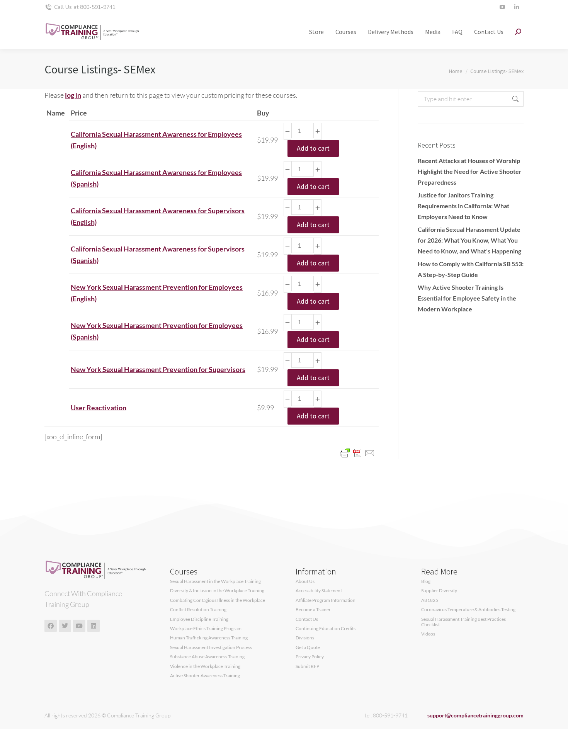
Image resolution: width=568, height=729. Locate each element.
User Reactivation (98, 407)
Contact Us (307, 619)
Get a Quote (308, 647)
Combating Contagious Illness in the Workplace (217, 600)
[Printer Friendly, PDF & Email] (357, 452)
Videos (428, 634)
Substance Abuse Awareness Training (207, 656)
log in (73, 95)
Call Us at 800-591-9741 (85, 7)
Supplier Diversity (439, 590)
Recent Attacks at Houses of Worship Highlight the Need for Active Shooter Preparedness (470, 171)
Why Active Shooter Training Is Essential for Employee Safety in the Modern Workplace (467, 298)
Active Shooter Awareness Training (205, 675)
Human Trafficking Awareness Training (209, 638)
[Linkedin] (93, 626)
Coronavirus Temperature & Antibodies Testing (468, 609)
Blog (425, 581)
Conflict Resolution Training (198, 609)
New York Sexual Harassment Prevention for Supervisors (158, 369)
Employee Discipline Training (199, 619)
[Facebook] (50, 626)
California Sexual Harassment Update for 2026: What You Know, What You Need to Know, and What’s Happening (469, 240)
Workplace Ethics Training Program (205, 628)
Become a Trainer (313, 609)
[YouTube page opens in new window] (502, 7)
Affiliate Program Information (325, 600)
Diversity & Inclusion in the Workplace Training (217, 590)
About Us (305, 581)
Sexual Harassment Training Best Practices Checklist (463, 622)
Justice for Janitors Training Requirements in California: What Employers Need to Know (463, 205)
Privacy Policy (310, 656)
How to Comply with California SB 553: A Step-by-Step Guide (471, 269)
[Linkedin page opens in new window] (516, 7)
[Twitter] (65, 626)
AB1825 (429, 600)
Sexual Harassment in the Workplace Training (215, 581)
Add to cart (313, 148)
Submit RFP (307, 666)
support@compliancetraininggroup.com (475, 715)
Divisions (305, 638)
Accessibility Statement (319, 590)
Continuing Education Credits (325, 628)
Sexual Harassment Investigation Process (211, 647)
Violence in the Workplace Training (205, 666)
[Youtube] (79, 626)
